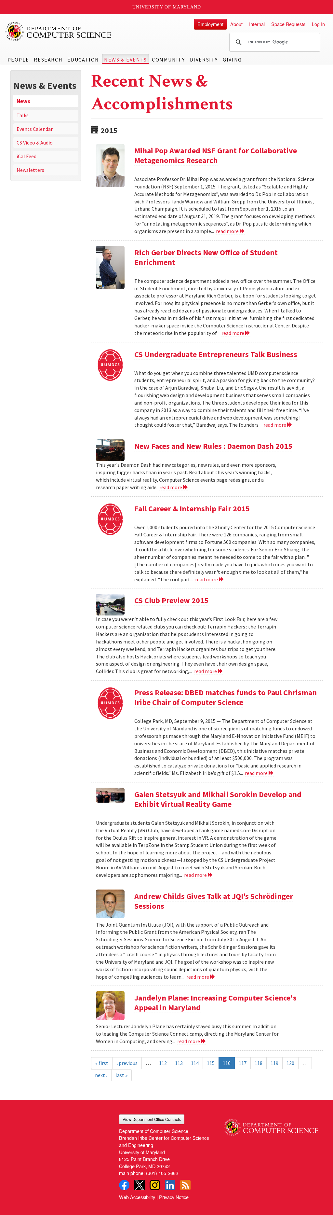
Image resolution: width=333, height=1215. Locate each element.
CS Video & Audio (35, 142)
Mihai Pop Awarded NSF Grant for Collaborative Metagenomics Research (215, 155)
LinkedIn (170, 1185)
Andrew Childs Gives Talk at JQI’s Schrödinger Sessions (213, 901)
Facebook (124, 1185)
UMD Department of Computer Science (58, 31)
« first (101, 1063)
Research (48, 59)
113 (179, 1063)
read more (228, 231)
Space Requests (288, 24)
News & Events (125, 59)
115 (211, 1063)
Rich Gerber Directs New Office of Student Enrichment (206, 257)
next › (101, 1075)
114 (195, 1063)
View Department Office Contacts (152, 1119)
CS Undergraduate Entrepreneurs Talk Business (215, 354)
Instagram (155, 1185)
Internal (257, 24)
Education (83, 59)
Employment (210, 24)
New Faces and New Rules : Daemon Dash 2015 (213, 446)
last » (121, 1075)
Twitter (139, 1185)
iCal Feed (26, 156)
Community (168, 59)
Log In (318, 24)
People (18, 59)
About (236, 24)
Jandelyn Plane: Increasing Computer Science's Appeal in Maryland (215, 1003)
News (23, 101)
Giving (232, 59)
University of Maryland (166, 7)
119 (274, 1063)
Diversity (204, 59)
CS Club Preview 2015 (171, 600)
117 (242, 1063)
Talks (23, 115)
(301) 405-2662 (162, 1172)
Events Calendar (35, 129)
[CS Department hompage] (271, 1125)
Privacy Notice (174, 1197)
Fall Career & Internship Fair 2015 (192, 509)
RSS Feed (185, 1185)
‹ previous (127, 1063)
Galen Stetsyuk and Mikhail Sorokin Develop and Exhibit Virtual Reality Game (217, 799)
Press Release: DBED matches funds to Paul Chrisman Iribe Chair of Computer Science (225, 697)
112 (163, 1063)
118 (258, 1063)
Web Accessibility (137, 1197)
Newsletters (30, 170)
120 (290, 1063)
